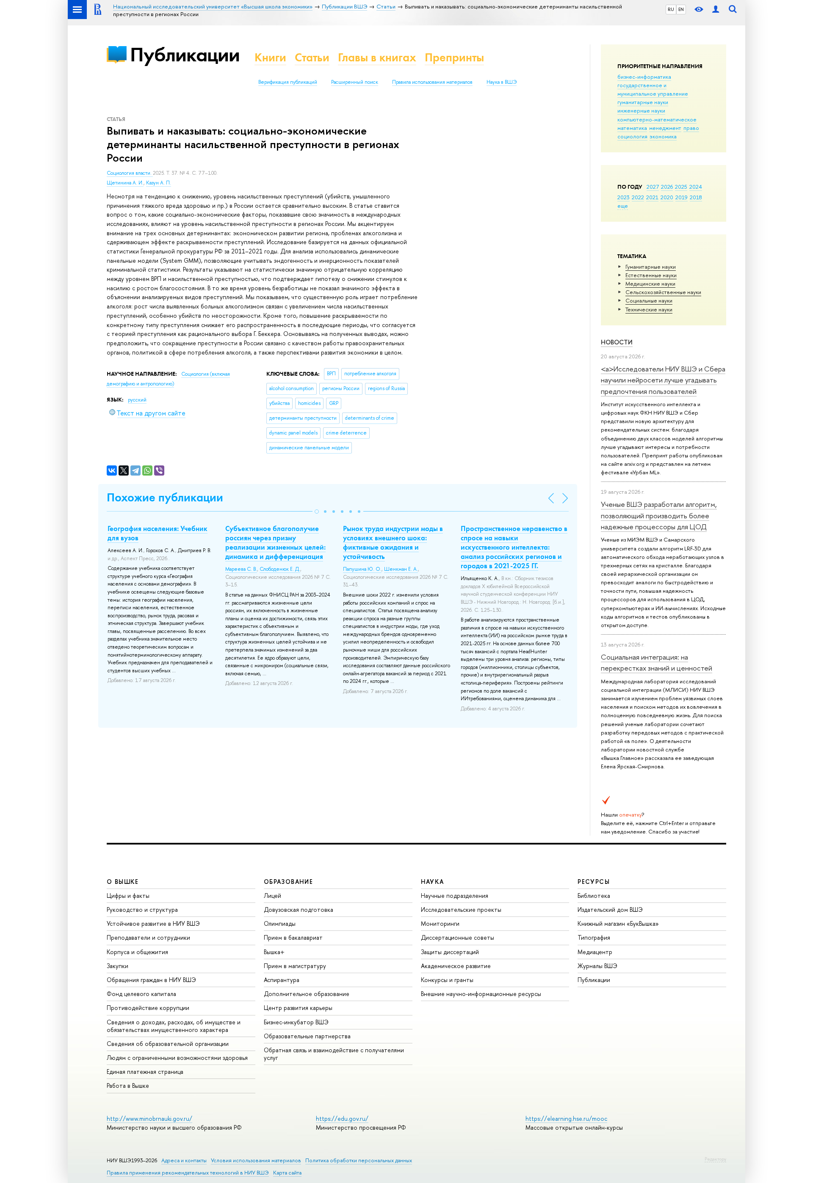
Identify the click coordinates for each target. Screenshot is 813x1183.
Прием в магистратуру (295, 966)
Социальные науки (648, 300)
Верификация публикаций (287, 82)
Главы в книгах (377, 57)
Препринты (454, 57)
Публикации (185, 54)
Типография (594, 937)
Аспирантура (281, 980)
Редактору (715, 1159)
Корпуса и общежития (137, 952)
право (691, 128)
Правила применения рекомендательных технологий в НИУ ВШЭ (188, 1172)
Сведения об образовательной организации (168, 1044)
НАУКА (432, 882)
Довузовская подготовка (298, 909)
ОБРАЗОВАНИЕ (288, 882)
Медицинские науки (650, 283)
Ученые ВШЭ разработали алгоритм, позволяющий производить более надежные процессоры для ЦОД (659, 515)
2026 (667, 186)
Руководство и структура (142, 909)
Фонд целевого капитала (141, 994)
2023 (623, 197)
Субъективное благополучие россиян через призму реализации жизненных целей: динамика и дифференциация (275, 542)
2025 (681, 186)
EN (681, 9)
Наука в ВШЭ (502, 82)
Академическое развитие (456, 966)
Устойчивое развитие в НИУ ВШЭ (153, 923)
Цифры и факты (128, 895)
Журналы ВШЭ (597, 966)
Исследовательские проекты (461, 909)
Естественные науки (651, 275)
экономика (663, 136)
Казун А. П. (158, 182)
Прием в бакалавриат (293, 937)
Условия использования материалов (256, 1160)
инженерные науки (641, 110)
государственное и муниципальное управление (652, 89)
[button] (316, 511)
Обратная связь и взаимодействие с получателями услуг (334, 1054)
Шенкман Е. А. (401, 569)
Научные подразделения (454, 895)
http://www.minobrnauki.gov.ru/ (149, 1118)
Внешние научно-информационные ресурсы (481, 994)
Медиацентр (595, 952)
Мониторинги (440, 923)
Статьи (312, 57)
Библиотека (594, 895)
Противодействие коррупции (148, 1008)
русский (137, 399)
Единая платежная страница (145, 1071)
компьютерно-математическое (657, 119)
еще (622, 205)
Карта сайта (287, 1172)
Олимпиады (280, 923)
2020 (667, 197)
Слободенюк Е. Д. (280, 569)
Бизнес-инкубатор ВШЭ (296, 1022)
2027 (653, 186)
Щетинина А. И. (125, 182)
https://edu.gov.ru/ (342, 1118)
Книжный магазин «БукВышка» (618, 923)
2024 (695, 186)
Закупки (117, 966)
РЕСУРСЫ (594, 882)
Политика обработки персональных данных (358, 1160)
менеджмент (665, 128)
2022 (638, 197)
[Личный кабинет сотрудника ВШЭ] (715, 9)
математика (632, 128)
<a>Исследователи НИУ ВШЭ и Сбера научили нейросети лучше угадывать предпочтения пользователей (663, 380)
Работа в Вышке (128, 1085)
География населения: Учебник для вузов (157, 533)
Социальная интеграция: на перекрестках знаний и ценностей (656, 662)
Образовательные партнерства (307, 1036)
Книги (270, 57)
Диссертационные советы (457, 937)
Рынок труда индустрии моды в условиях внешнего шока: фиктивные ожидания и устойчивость (393, 542)
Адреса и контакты (184, 1160)
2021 (652, 197)
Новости (617, 342)
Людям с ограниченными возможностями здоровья (177, 1058)
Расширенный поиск (354, 82)
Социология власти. (130, 173)
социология (632, 136)
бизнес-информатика (644, 76)
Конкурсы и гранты (447, 980)
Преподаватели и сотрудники (148, 937)
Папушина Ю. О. (362, 569)
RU (671, 9)
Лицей (272, 895)
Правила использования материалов (432, 82)
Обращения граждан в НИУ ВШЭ (151, 980)
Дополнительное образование (306, 994)
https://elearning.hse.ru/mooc (566, 1118)
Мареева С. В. (241, 569)
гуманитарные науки (642, 102)
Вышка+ (274, 952)
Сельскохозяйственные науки (663, 292)
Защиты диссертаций (450, 952)
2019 (681, 197)
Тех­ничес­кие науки (648, 309)
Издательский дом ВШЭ (610, 909)
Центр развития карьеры (298, 1008)
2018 (696, 197)
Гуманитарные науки (650, 266)
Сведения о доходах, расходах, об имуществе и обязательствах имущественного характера (174, 1026)
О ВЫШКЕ (123, 882)
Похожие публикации (165, 497)
